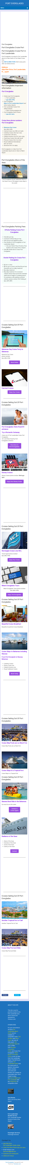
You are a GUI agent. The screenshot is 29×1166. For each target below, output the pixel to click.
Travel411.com (17, 1164)
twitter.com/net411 (8, 1156)
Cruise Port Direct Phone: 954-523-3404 (14, 1147)
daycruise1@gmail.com (9, 1151)
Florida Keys (13, 1081)
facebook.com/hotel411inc (10, 1153)
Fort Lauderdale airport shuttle (13, 1031)
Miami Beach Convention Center (13, 1054)
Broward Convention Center (12, 1049)
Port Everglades (14, 3)
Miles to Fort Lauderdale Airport (14, 103)
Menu (2, 8)
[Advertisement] (14, 28)
